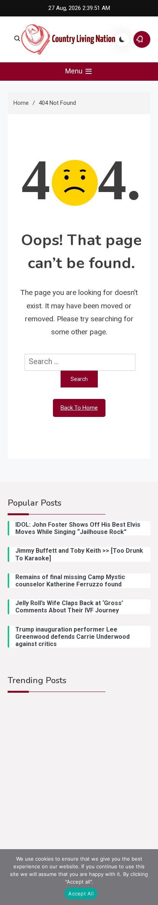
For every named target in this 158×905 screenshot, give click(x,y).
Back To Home (79, 407)
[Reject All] (148, 877)
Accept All (81, 893)
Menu (74, 71)
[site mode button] (122, 39)
